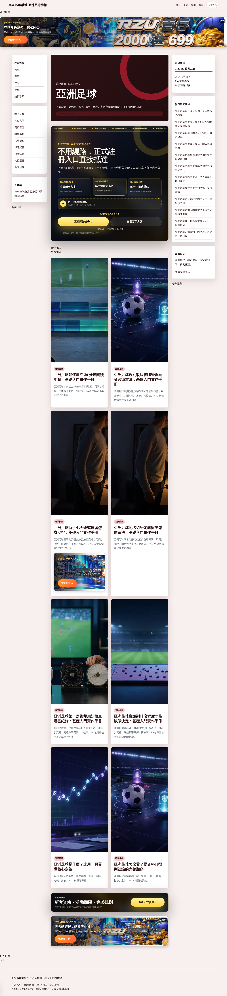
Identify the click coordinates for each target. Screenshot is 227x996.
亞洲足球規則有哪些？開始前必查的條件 (193, 135)
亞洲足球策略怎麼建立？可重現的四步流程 (193, 179)
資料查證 (19, 127)
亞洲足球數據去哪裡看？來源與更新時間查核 (193, 212)
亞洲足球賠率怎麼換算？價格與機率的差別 (193, 168)
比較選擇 (19, 160)
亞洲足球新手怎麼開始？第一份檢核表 (193, 190)
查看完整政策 (182, 272)
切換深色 (212, 5)
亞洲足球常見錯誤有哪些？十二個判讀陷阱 (193, 201)
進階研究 (19, 167)
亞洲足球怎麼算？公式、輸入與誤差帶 (193, 146)
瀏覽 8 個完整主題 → (66, 113)
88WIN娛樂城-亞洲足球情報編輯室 (28, 193)
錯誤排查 (19, 154)
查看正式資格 (148, 902)
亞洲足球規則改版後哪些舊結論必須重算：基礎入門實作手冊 (138, 379)
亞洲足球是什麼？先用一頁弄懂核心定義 (193, 113)
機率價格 (19, 134)
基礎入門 (19, 120)
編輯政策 (19, 96)
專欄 (193, 5)
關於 (201, 5)
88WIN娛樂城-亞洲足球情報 (27, 5)
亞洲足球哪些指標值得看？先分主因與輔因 (193, 223)
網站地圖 (54, 984)
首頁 (17, 69)
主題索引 (16, 984)
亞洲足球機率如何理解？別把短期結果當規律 (193, 157)
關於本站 (42, 984)
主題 (185, 5)
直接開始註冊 (83, 221)
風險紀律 (19, 147)
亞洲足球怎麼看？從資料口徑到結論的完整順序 (193, 124)
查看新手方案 (136, 221)
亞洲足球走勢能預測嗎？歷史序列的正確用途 (193, 234)
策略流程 (19, 140)
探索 (178, 5)
